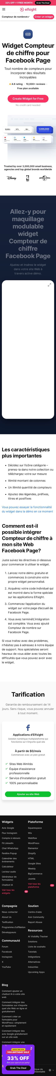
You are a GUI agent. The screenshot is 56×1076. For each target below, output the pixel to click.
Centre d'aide (35, 912)
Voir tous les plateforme (40, 885)
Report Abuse (35, 922)
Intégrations (34, 956)
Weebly (32, 868)
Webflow (32, 838)
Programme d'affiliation (13, 927)
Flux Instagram (9, 833)
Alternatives (34, 962)
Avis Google (8, 828)
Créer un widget (44, 16)
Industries (33, 967)
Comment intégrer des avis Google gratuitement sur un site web (15, 1033)
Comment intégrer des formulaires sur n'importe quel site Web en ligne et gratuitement (14, 1007)
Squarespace (35, 828)
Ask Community (36, 917)
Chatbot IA (7, 885)
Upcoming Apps (36, 972)
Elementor (33, 848)
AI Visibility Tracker (38, 936)
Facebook (7, 951)
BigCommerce (35, 873)
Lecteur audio (9, 871)
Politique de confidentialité (38, 1070)
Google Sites (34, 863)
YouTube (6, 967)
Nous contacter (10, 912)
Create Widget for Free (28, 98)
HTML (31, 858)
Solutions (32, 941)
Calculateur (7, 866)
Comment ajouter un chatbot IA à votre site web (13, 994)
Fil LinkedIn (7, 843)
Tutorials (32, 951)
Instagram (7, 956)
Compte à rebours (11, 838)
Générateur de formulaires (9, 878)
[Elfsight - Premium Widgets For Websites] (28, 10)
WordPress (33, 843)
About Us (7, 917)
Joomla (31, 878)
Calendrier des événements (9, 860)
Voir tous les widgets (14, 891)
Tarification (7, 922)
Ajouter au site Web (28, 794)
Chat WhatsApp (10, 848)
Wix (30, 833)
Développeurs (9, 932)
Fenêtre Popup (9, 853)
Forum (5, 946)
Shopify (32, 853)
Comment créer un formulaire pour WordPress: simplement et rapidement (14, 1021)
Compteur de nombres (14, 16)
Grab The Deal (18, 1067)
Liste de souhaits (37, 946)
